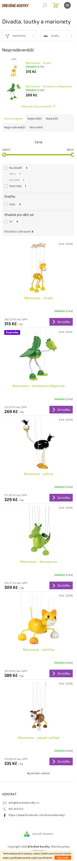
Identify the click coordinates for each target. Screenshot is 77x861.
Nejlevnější (34, 119)
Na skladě (18, 168)
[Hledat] (45, 5)
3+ (13, 222)
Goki (15, 204)
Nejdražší (52, 119)
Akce (15, 174)
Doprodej (17, 186)
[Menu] (67, 5)
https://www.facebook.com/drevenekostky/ (37, 815)
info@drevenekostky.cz (24, 803)
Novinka (16, 180)
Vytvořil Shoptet (42, 834)
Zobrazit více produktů (36, 106)
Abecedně (36, 127)
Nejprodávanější (14, 127)
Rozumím (63, 857)
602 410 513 (16, 809)
